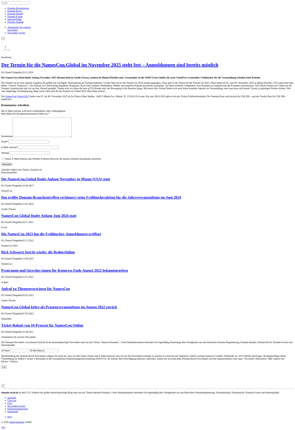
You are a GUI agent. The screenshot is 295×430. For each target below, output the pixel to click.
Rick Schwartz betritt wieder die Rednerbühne (38, 252)
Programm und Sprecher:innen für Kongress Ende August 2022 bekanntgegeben (64, 270)
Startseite (11, 397)
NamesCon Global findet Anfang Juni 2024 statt (38, 216)
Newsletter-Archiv (16, 406)
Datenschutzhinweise (17, 409)
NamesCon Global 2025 (17, 96)
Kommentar (7, 136)
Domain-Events (15, 16)
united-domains (16, 422)
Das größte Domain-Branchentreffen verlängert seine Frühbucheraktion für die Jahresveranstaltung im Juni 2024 (91, 197)
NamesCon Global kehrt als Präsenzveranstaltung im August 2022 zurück (59, 307)
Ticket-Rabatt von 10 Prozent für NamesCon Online (42, 325)
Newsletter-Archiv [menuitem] (16, 33)
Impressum (12, 411)
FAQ (9, 403)
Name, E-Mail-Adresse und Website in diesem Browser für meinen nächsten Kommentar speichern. (53, 158)
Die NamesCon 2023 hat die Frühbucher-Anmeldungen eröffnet (51, 234)
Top (3, 427)
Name (4, 141)
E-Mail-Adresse (9, 147)
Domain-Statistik (15, 22)
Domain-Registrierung (18, 8)
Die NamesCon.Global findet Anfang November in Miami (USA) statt (55, 179)
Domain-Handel (15, 13)
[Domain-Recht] (1, 41)
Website (5, 153)
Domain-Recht (14, 11)
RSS (9, 417)
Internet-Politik (14, 19)
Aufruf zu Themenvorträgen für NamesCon (35, 289)
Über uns (11, 400)
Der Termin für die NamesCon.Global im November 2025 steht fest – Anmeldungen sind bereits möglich (109, 65)
